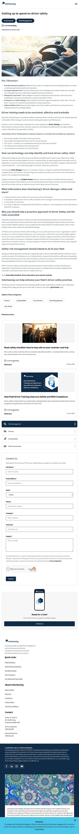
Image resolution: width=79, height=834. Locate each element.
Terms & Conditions (12, 706)
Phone (8, 502)
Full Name (9, 467)
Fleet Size (9, 525)
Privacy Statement (55, 561)
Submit (10, 579)
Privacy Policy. (39, 829)
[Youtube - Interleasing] (22, 767)
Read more (8, 364)
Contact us (39, 624)
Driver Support (10, 675)
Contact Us (8, 698)
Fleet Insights (9, 690)
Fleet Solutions (10, 662)
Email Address (11, 479)
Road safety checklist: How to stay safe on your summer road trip (29, 275)
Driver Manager (16, 170)
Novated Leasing (10, 671)
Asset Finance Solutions (13, 666)
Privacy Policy (9, 702)
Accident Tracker (27, 179)
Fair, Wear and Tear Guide (14, 679)
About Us (8, 694)
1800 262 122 (9, 736)
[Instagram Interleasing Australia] (16, 767)
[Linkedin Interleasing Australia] (11, 767)
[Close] (76, 820)
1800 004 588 (9, 729)
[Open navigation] (76, 4)
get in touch (55, 287)
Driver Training (54, 124)
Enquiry (8, 536)
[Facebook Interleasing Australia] (6, 767)
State (8, 490)
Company (9, 513)
